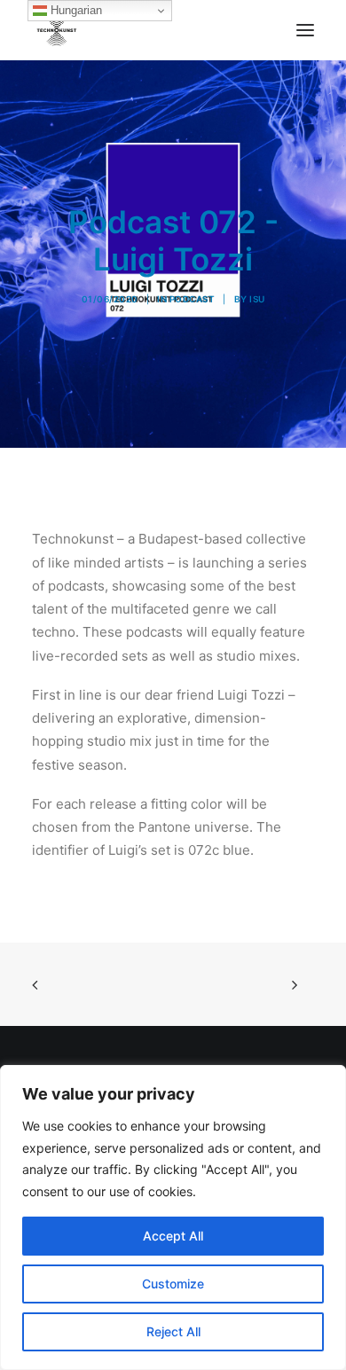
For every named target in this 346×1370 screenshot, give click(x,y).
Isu (257, 299)
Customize (173, 1283)
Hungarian (74, 10)
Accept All (173, 1235)
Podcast (192, 299)
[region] (173, 1217)
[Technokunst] (56, 30)
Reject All (173, 1331)
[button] (305, 30)
